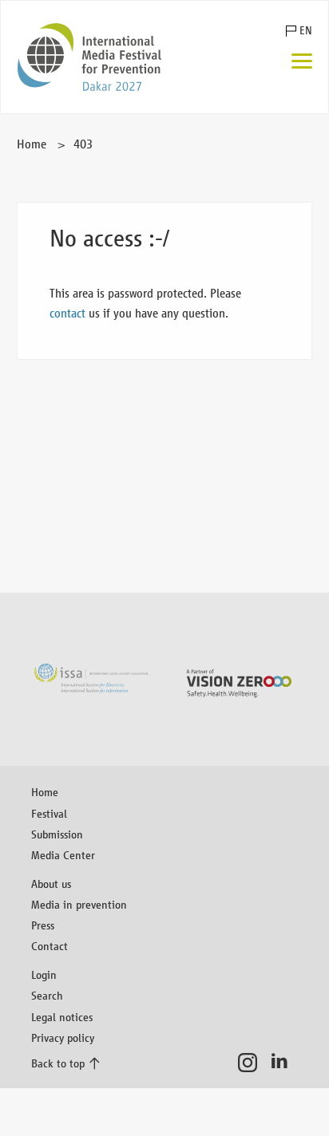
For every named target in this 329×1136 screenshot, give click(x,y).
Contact (49, 946)
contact (67, 313)
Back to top (58, 1063)
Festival (49, 813)
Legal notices (62, 1017)
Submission (57, 834)
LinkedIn (284, 1062)
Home (31, 144)
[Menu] (301, 62)
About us (51, 883)
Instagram (252, 1062)
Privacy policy (62, 1037)
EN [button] (305, 31)
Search (47, 995)
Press (42, 925)
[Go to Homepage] (89, 57)
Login (44, 974)
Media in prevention (79, 904)
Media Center (63, 855)
